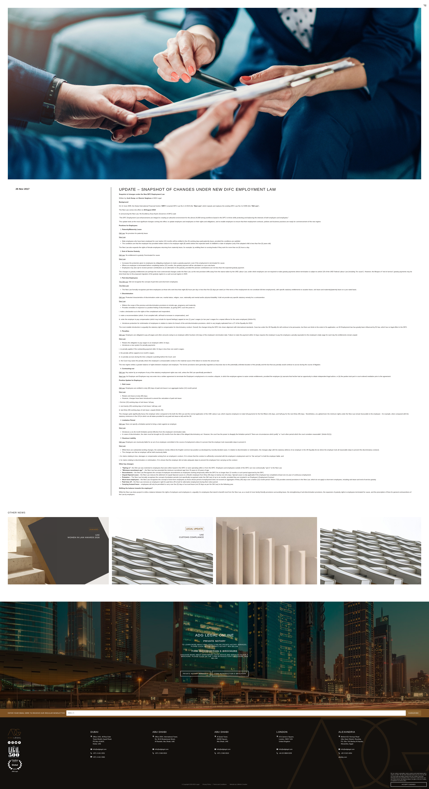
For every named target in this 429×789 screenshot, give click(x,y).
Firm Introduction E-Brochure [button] (230, 674)
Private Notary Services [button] (195, 674)
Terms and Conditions (220, 784)
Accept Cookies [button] (408, 784)
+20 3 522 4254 (346, 753)
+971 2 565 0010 (161, 753)
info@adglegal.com (99, 749)
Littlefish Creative (242, 784)
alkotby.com (343, 757)
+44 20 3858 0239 (285, 753)
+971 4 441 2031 (99, 753)
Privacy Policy (207, 784)
